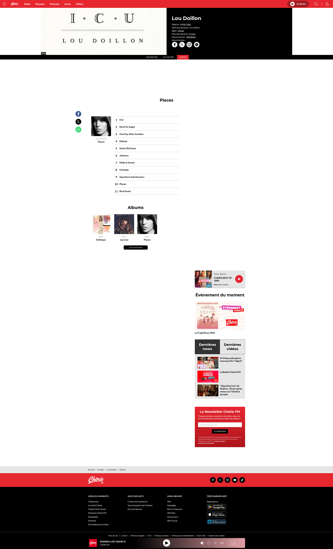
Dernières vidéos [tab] (232, 347)
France (192, 34)
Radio (27, 3)
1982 (188, 24)
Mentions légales (137, 535)
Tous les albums (135, 247)
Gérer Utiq (201, 535)
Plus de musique (234, 543)
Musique (40, 3)
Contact (124, 535)
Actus (68, 3)
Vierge (181, 30)
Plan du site (113, 535)
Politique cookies (162, 535)
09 (184, 24)
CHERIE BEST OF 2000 (223, 279)
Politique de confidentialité (183, 535)
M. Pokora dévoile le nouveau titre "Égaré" (231, 359)
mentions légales (220, 441)
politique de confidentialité (206, 443)
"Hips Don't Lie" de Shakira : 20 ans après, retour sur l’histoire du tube (231, 390)
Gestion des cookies (217, 535)
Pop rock (191, 37)
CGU (149, 535)
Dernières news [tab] (207, 347)
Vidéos (79, 3)
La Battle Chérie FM (230, 372)
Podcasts (54, 3)
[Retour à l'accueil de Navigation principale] (14, 4)
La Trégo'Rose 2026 (205, 332)
